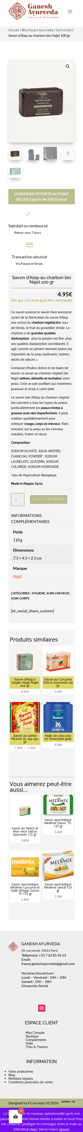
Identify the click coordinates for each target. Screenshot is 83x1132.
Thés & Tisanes (37, 1047)
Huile (29, 1043)
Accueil (13, 30)
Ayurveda (46, 30)
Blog (11, 1075)
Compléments (36, 1040)
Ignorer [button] (64, 1129)
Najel (17, 576)
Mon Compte (35, 1033)
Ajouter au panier (48, 499)
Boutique (29, 30)
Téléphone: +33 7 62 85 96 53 (43, 955)
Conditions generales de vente (30, 1082)
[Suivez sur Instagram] (41, 1008)
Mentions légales (20, 1078)
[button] (68, 66)
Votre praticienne (20, 1071)
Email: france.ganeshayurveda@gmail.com (48, 961)
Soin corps (63, 30)
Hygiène (38, 593)
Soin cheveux (57, 593)
